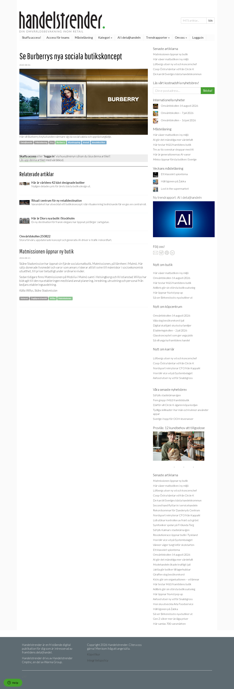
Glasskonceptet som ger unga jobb (173, 335)
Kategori (104, 37)
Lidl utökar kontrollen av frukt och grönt (176, 520)
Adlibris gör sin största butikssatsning (174, 287)
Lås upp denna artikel (32, 160)
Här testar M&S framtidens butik (172, 144)
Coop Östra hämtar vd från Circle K (173, 69)
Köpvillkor (93, 654)
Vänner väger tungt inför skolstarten (173, 544)
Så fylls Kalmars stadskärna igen (171, 529)
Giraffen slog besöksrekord (168, 574)
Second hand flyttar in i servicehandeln (175, 505)
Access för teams (57, 37)
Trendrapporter (157, 37)
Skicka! (207, 90)
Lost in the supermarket (175, 188)
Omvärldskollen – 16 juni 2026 (178, 120)
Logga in (198, 37)
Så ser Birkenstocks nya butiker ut (173, 297)
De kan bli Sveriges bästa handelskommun (177, 74)
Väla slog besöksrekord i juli (168, 320)
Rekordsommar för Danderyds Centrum (176, 510)
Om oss (180, 37)
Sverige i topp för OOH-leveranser (173, 418)
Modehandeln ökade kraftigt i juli (171, 564)
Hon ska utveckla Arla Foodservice (173, 604)
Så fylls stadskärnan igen (167, 395)
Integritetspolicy (97, 660)
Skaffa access (27, 156)
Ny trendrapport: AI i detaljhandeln (177, 197)
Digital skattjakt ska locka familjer (172, 325)
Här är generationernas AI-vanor (172, 154)
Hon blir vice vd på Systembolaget (173, 373)
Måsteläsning (84, 37)
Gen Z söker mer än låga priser (170, 618)
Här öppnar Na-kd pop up (168, 292)
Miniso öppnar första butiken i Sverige (175, 159)
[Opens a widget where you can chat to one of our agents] (12, 683)
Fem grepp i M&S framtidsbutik (171, 400)
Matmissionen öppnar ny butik (170, 54)
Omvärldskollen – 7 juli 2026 (177, 112)
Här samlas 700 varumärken (169, 623)
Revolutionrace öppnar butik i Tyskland (175, 534)
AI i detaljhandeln (129, 37)
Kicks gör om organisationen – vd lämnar (176, 579)
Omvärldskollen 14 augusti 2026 (179, 105)
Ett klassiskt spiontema (174, 174)
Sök (210, 20)
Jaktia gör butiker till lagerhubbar (172, 569)
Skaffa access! (31, 37)
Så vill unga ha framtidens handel (171, 340)
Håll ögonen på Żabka (173, 181)
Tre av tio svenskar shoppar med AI (173, 149)
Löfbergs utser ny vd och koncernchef (175, 64)
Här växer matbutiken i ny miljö (171, 59)
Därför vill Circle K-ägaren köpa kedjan (175, 404)
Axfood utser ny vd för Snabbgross (173, 377)
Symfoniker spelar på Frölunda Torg (173, 525)
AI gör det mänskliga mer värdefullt (173, 139)
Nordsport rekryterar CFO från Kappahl (176, 368)
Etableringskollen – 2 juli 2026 (170, 330)
